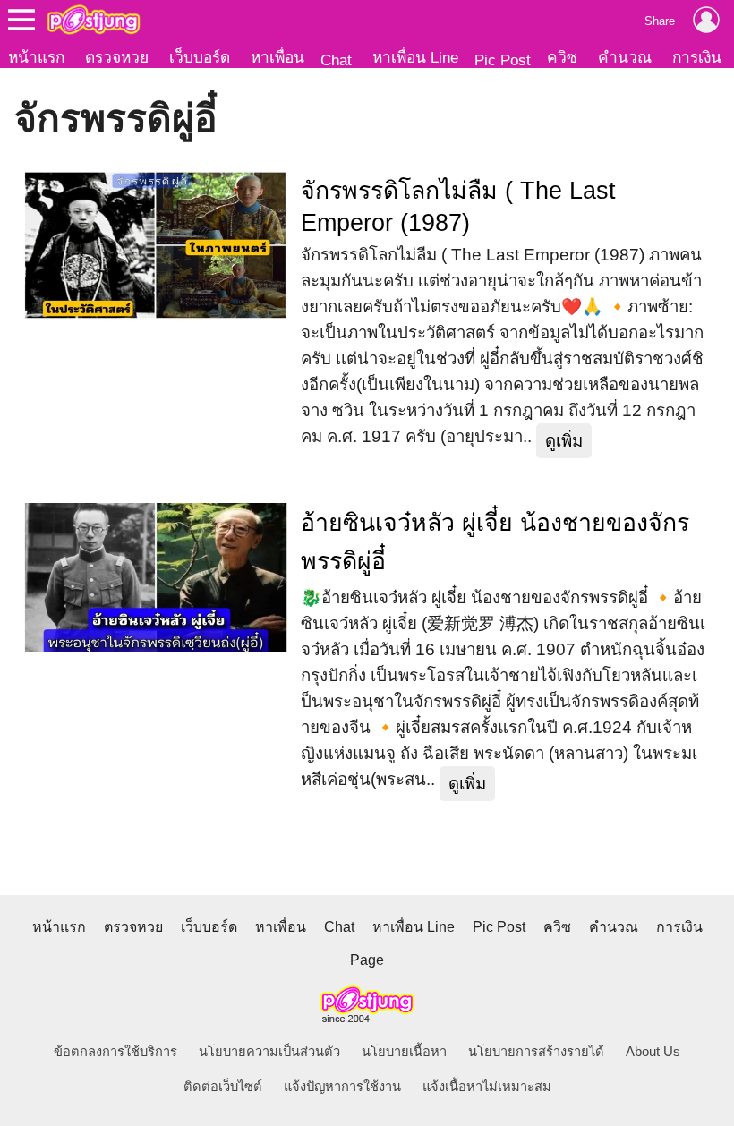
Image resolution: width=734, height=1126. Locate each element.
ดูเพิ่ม (564, 440)
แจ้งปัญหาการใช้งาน (342, 1086)
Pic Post (502, 60)
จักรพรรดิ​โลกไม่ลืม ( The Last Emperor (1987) (458, 206)
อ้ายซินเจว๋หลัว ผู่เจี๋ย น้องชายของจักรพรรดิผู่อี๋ (495, 542)
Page (367, 960)
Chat (336, 60)
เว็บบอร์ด (199, 57)
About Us (653, 1052)
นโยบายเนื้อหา (404, 1052)
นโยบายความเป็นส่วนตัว (269, 1052)
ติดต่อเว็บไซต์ (223, 1086)
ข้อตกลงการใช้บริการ (115, 1052)
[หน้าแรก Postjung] (94, 19)
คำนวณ (625, 57)
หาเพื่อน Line (415, 57)
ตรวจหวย (117, 57)
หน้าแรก (36, 57)
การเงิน (696, 57)
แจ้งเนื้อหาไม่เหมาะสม (486, 1086)
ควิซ (562, 57)
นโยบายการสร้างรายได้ (536, 1052)
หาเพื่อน (277, 57)
